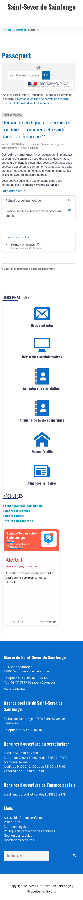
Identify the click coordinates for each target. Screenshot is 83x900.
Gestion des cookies (18, 835)
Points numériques (23, 244)
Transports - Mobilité (43, 94)
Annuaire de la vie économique (42, 420)
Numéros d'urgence (16, 510)
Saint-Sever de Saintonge (42, 7)
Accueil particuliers (15, 94)
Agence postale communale (23, 505)
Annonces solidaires (42, 483)
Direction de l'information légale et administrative (29, 269)
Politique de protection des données (29, 831)
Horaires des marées (18, 520)
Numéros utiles (14, 515)
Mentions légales (16, 827)
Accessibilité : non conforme (23, 817)
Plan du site (12, 822)
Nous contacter (42, 325)
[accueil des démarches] (38, 67)
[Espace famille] (42, 439)
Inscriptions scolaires (19, 840)
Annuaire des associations (42, 388)
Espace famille (42, 451)
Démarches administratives (42, 356)
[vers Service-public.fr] (48, 84)
